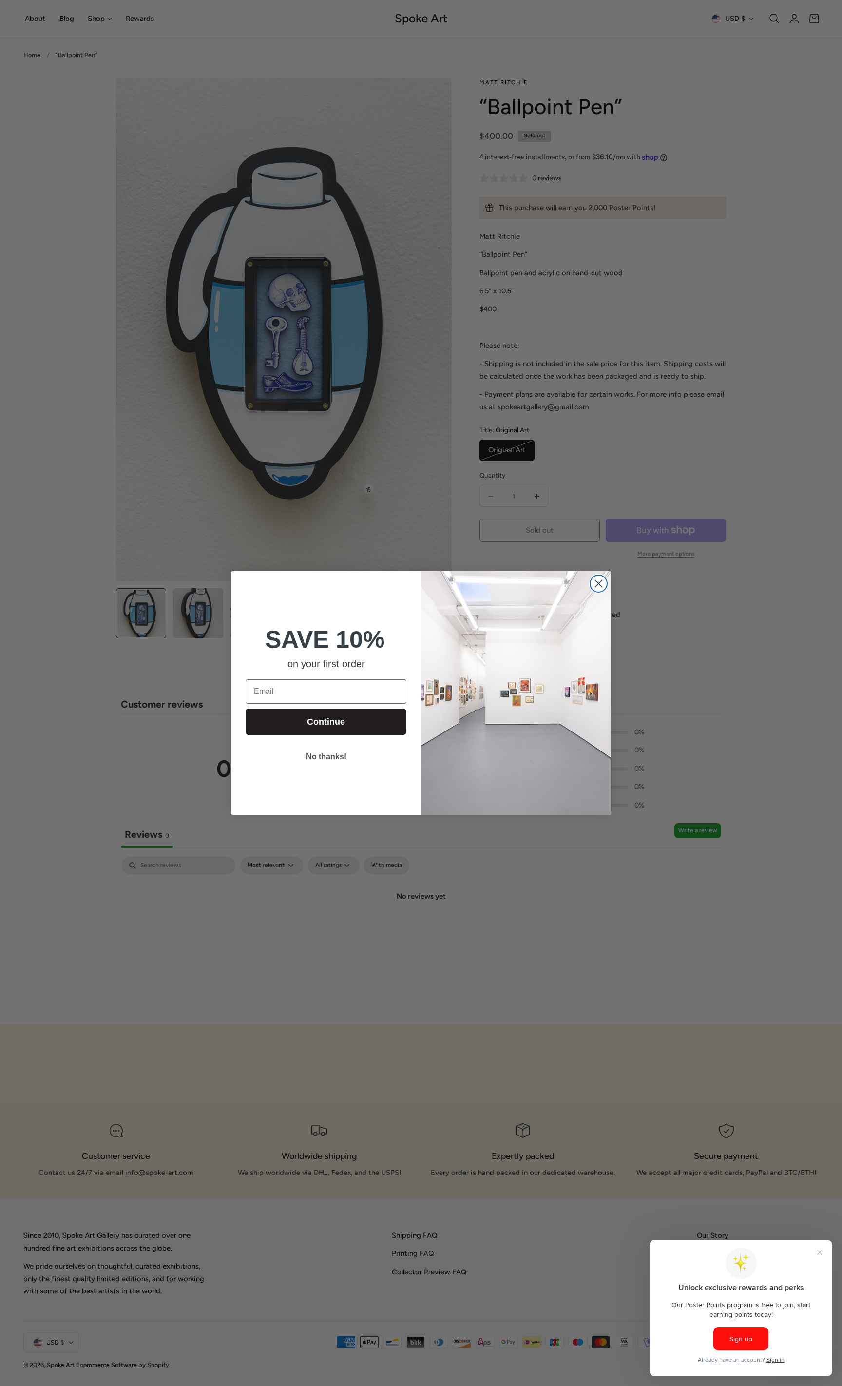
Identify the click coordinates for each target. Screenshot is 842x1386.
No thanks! (326, 756)
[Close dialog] (598, 583)
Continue (326, 722)
